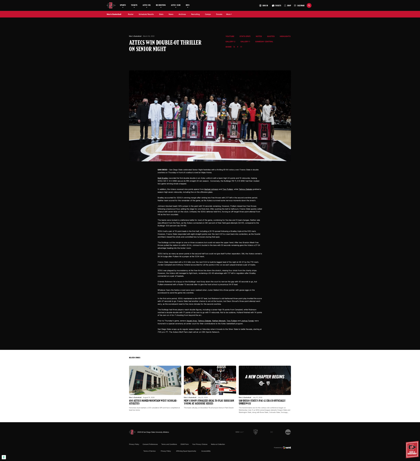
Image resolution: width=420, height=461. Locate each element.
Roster (130, 14)
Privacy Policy (134, 444)
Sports (123, 5)
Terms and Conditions (169, 444)
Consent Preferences (150, 444)
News (171, 14)
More (228, 14)
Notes (259, 36)
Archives (182, 14)
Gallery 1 (245, 41)
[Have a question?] (412, 449)
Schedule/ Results (146, 14)
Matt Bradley (163, 178)
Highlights (285, 36)
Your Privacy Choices (199, 444)
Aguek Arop (192, 321)
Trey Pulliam (227, 189)
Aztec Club (175, 5)
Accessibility (206, 451)
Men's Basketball (135, 36)
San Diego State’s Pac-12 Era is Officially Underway (262, 402)
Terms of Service (149, 451)
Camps (208, 14)
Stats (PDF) (245, 36)
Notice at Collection (218, 444)
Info (188, 5)
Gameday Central (264, 41)
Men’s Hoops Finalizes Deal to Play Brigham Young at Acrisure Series (209, 402)
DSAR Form (185, 444)
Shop (287, 6)
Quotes (271, 36)
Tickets (134, 5)
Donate (220, 14)
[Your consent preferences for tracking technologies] (4, 457)
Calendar (300, 6)
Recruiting (161, 5)
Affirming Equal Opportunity (186, 451)
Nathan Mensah (219, 321)
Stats (161, 14)
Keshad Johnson (211, 189)
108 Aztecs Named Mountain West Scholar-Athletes (153, 402)
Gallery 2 (230, 41)
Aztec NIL (147, 5)
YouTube (230, 36)
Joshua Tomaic (247, 321)
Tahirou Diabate (245, 189)
